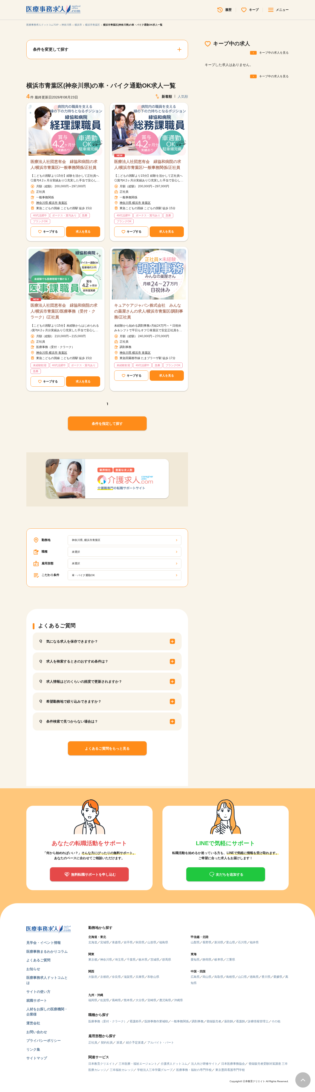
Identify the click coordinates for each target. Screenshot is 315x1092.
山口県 (242, 977)
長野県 (207, 942)
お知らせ (33, 969)
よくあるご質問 (38, 960)
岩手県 (128, 942)
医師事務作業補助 (156, 1021)
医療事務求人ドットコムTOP (42, 24)
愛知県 (195, 959)
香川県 (266, 977)
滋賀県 (128, 977)
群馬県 (166, 959)
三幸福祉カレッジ (121, 1070)
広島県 (195, 977)
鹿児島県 (165, 1000)
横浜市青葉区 (92, 24)
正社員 (92, 1042)
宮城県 (104, 942)
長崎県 (116, 1000)
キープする (50, 231)
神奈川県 (66, 24)
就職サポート (36, 1000)
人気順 (183, 96)
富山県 (230, 942)
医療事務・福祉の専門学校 (194, 1070)
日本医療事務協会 (233, 1063)
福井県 (254, 942)
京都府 (104, 977)
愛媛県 (277, 977)
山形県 (151, 942)
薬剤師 (228, 1021)
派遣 (119, 1042)
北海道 (92, 942)
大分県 (140, 1000)
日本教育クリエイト (101, 1063)
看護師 (240, 1021)
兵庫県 (140, 977)
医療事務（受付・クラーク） (107, 1021)
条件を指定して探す (107, 424)
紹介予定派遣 (135, 1042)
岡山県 (207, 977)
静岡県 (207, 959)
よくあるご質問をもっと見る (107, 748)
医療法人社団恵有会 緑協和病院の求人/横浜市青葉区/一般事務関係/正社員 (64, 164)
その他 (275, 1021)
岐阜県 (218, 959)
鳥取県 (218, 977)
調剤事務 (198, 1021)
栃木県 (143, 959)
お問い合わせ (36, 1032)
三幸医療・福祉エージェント (138, 1063)
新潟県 (218, 942)
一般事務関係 (180, 1021)
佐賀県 (104, 1000)
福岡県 (92, 1000)
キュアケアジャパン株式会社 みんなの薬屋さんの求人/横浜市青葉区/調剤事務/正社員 (148, 311)
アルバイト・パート (160, 1042)
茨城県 (154, 959)
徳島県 (254, 977)
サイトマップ (36, 1058)
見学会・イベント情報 (43, 943)
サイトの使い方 (38, 992)
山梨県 (195, 942)
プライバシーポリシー (43, 1041)
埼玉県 (119, 959)
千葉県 (131, 959)
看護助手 (136, 1021)
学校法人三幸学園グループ (155, 1070)
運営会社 (33, 1023)
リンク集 (33, 1049)
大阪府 (92, 977)
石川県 (242, 942)
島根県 (230, 977)
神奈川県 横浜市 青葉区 (51, 203)
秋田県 (140, 942)
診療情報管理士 (258, 1021)
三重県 (230, 959)
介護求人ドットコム (174, 1063)
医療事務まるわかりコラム (47, 951)
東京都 (92, 959)
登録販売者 (213, 1021)
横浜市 (78, 24)
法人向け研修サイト (204, 1063)
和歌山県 (153, 977)
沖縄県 (178, 1000)
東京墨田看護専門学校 (230, 1070)
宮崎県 (151, 1000)
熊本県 (128, 1000)
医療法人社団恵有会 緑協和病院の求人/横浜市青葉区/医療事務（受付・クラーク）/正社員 (64, 311)
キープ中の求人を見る (274, 52)
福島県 (163, 942)
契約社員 (107, 1042)
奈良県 (116, 977)
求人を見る (83, 231)
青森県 (116, 942)
